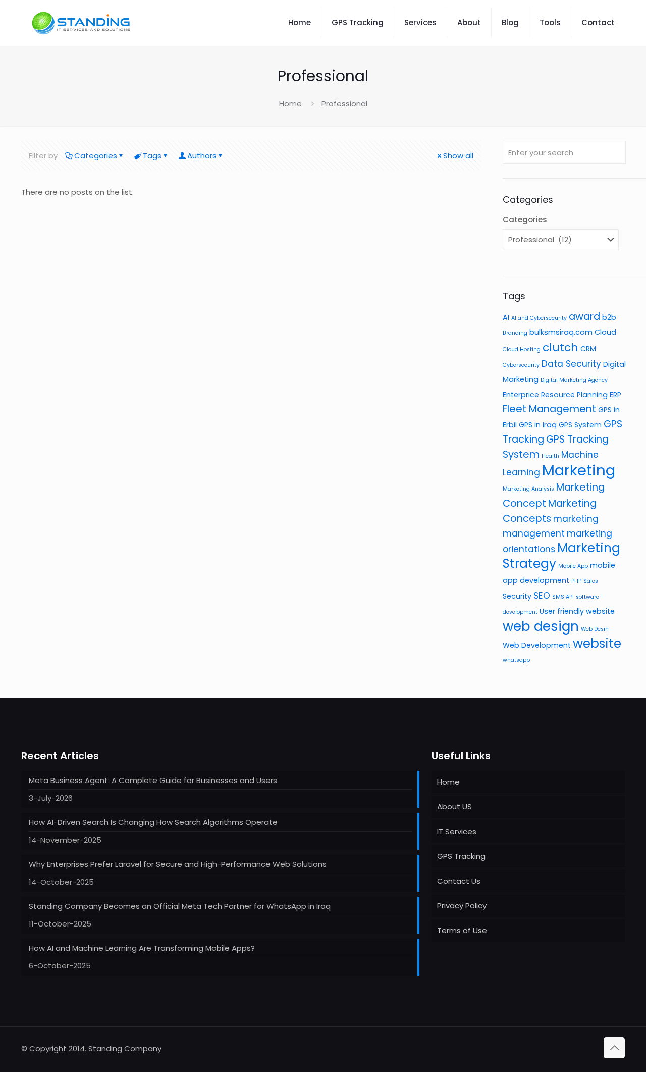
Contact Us (458, 880)
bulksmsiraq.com (561, 332)
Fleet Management (549, 409)
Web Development (537, 645)
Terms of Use (462, 930)
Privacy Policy (462, 905)
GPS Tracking (461, 856)
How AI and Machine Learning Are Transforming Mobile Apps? (142, 948)
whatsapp (516, 660)
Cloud (605, 332)
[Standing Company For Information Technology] (81, 22)
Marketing (578, 470)
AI (506, 317)
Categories (95, 155)
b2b (609, 317)
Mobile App (573, 566)
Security (517, 596)
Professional (344, 103)
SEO (541, 596)
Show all (458, 155)
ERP (615, 394)
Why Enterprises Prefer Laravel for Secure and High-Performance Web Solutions (178, 864)
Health (550, 456)
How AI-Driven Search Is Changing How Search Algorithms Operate (153, 822)
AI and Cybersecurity (539, 318)
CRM (588, 349)
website (597, 643)
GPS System (580, 425)
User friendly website (577, 611)
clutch (560, 347)
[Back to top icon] (614, 1047)
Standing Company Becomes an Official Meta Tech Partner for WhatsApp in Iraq (180, 906)
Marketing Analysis (528, 489)
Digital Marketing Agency (574, 380)
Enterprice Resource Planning (555, 394)
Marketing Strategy (561, 555)
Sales (590, 581)
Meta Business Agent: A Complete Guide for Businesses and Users (153, 780)
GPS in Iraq (538, 425)
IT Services (456, 831)
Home (290, 103)
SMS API (563, 597)
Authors (202, 155)
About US (454, 806)
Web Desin (595, 629)
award (584, 316)
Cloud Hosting (522, 349)
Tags (152, 155)
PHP (576, 581)
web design (541, 626)
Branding (515, 333)
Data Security (571, 364)
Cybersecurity (521, 365)
